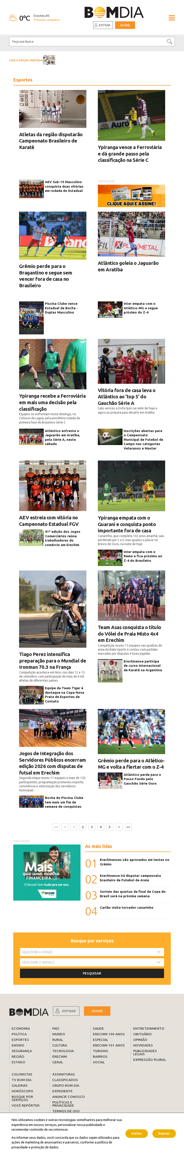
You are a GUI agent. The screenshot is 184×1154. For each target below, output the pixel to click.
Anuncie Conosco (68, 1097)
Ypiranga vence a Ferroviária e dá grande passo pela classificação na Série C (130, 153)
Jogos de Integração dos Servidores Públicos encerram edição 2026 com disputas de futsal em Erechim (52, 762)
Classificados (65, 1080)
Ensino (18, 1045)
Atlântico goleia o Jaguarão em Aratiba (128, 266)
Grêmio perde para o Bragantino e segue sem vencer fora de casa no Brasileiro (45, 275)
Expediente (62, 1091)
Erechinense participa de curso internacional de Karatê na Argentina (143, 665)
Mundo (58, 1034)
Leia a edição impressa (25, 60)
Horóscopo (22, 1091)
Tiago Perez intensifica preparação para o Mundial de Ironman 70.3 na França (52, 660)
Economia (21, 1028)
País (55, 1028)
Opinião (140, 1040)
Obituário (142, 1034)
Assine (125, 25)
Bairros (100, 1056)
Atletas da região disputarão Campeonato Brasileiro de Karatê (51, 141)
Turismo (100, 1051)
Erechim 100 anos (109, 1034)
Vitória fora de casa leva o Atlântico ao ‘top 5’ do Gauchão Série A (127, 396)
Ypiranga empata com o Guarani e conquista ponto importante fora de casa (127, 524)
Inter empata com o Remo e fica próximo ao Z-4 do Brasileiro (143, 556)
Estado (18, 1062)
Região (18, 1056)
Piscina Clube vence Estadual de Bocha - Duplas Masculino (61, 308)
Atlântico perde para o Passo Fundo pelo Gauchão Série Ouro (142, 779)
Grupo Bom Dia (65, 1085)
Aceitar (136, 1133)
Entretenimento (148, 1028)
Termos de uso (66, 1111)
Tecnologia (63, 1051)
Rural (57, 1040)
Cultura (59, 1045)
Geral (57, 1062)
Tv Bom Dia (21, 1080)
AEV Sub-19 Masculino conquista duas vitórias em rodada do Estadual (64, 186)
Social (99, 1062)
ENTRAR (69, 1011)
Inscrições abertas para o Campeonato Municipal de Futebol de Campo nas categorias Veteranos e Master (143, 439)
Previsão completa (46, 20)
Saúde (98, 1028)
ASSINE (97, 1011)
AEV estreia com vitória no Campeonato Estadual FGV (49, 521)
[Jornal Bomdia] (114, 13)
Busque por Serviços (22, 1098)
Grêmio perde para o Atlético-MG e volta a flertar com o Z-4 (131, 764)
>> (128, 827)
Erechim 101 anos (109, 1045)
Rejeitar (164, 1133)
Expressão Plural (149, 1060)
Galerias (20, 1085)
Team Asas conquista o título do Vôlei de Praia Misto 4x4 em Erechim (129, 633)
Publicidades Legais (145, 1052)
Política (19, 1034)
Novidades (143, 1045)
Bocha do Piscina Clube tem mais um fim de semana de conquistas (64, 802)
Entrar (104, 25)
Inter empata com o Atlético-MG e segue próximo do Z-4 (141, 308)
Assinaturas (63, 1074)
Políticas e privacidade (63, 1103)
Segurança (22, 1051)
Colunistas (22, 1074)
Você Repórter (25, 1105)
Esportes (20, 1040)
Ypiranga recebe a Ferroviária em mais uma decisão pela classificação (52, 402)
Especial (100, 1040)
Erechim (59, 1056)
